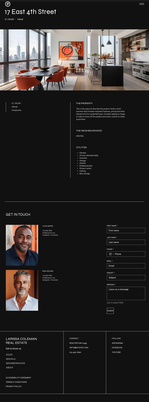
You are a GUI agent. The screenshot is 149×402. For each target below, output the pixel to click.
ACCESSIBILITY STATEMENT (18, 377)
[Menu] (141, 4)
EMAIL (110, 261)
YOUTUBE (116, 352)
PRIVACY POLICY (14, 386)
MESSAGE (111, 285)
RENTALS (10, 359)
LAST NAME (112, 237)
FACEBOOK (117, 347)
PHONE (110, 249)
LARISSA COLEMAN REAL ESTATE (21, 341)
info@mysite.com (48, 233)
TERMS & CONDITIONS (16, 382)
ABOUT (9, 367)
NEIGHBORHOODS (15, 363)
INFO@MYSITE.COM (78, 347)
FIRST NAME (112, 226)
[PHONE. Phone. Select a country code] (112, 254)
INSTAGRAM (117, 343)
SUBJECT (111, 273)
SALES (9, 354)
